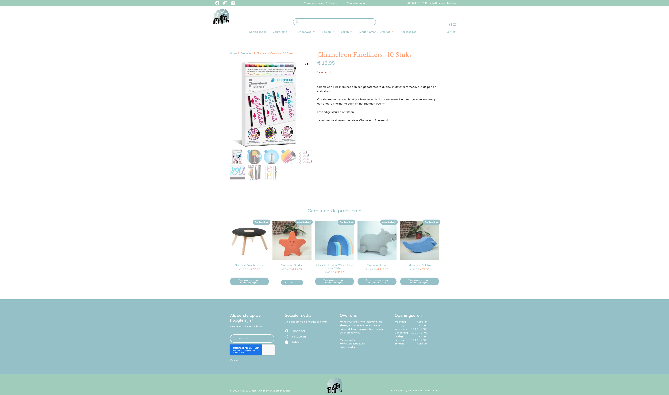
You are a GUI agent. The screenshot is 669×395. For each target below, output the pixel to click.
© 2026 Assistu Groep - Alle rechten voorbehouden (260, 390)
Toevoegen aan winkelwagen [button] (249, 281)
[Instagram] (225, 3)
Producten (247, 53)
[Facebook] (217, 3)
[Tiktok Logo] (233, 3)
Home (233, 53)
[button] (282, 32)
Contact (451, 31)
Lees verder (292, 282)
